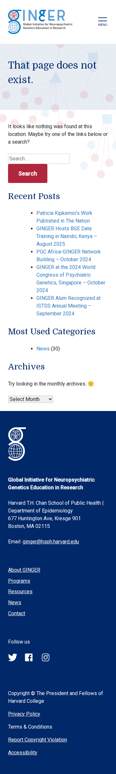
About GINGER (24, 570)
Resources (20, 591)
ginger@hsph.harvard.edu (51, 542)
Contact (16, 613)
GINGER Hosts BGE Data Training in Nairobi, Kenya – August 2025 (66, 236)
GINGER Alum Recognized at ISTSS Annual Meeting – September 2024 (68, 306)
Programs (19, 581)
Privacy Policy (24, 714)
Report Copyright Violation (37, 740)
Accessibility (22, 753)
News (43, 349)
